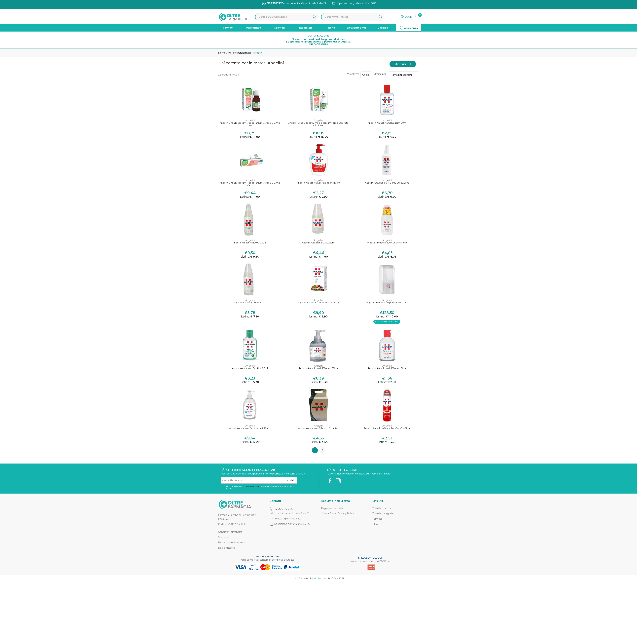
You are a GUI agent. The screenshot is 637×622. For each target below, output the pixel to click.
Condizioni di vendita (230, 531)
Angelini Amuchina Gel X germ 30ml (387, 368)
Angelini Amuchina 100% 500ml (250, 302)
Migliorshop (320, 578)
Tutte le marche (381, 508)
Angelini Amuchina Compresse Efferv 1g (318, 302)
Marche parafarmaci (239, 52)
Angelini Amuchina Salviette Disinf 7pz (318, 428)
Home (222, 52)
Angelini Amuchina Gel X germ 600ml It (250, 428)
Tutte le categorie (382, 513)
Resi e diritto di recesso (231, 542)
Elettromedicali (356, 27)
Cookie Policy (329, 513)
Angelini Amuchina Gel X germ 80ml (387, 123)
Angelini (250, 120)
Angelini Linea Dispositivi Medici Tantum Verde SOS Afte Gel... (250, 184)
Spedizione (224, 537)
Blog (375, 524)
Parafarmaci (253, 27)
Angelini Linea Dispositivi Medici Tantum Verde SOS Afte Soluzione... (318, 124)
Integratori (305, 27)
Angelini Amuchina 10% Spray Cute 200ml (387, 183)
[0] (415, 16)
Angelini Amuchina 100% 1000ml (250, 242)
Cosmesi (279, 27)
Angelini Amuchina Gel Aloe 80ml (250, 368)
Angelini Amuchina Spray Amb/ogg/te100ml (387, 428)
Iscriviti (290, 480)
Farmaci (228, 27)
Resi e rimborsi (226, 547)
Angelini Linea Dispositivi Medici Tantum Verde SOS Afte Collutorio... (250, 124)
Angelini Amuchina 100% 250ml (318, 242)
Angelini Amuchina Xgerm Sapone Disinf (318, 183)
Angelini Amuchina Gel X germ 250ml (318, 368)
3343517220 (284, 509)
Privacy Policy (346, 513)
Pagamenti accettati (333, 508)
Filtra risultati (401, 64)
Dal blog (383, 27)
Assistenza (410, 28)
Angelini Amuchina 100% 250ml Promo (387, 242)
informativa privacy (252, 486)
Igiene (331, 27)
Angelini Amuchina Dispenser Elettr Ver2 (387, 302)
